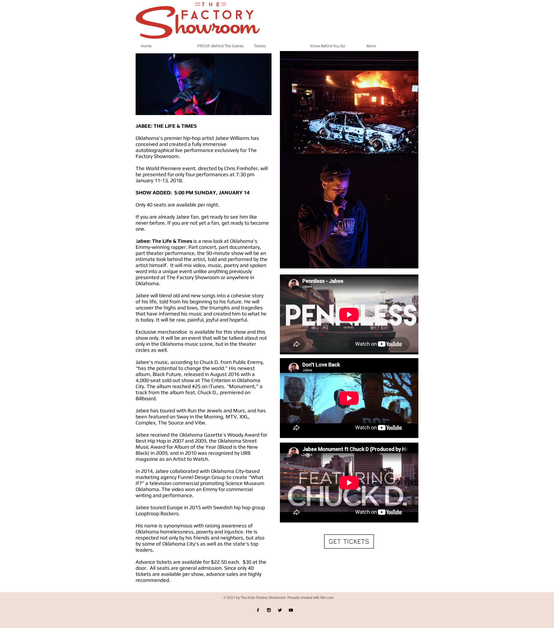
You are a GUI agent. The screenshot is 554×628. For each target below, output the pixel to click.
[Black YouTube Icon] (290, 610)
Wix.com (327, 598)
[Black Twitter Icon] (279, 610)
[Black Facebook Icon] (258, 610)
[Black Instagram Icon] (269, 610)
